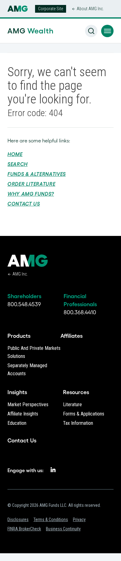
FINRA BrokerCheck (24, 528)
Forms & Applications (83, 414)
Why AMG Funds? (30, 193)
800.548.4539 (24, 304)
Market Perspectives (27, 404)
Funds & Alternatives (36, 174)
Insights (17, 392)
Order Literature (31, 183)
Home (15, 154)
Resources (76, 392)
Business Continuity (63, 528)
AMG (18, 31)
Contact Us (23, 203)
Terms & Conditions (51, 519)
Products (18, 336)
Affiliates (71, 336)
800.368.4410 (80, 312)
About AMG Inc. (90, 8)
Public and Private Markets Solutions (33, 352)
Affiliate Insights (22, 414)
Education (16, 423)
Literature (72, 404)
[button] (107, 31)
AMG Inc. (20, 274)
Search (17, 164)
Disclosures (18, 519)
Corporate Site (50, 8)
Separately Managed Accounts (27, 369)
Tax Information (78, 423)
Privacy (79, 519)
